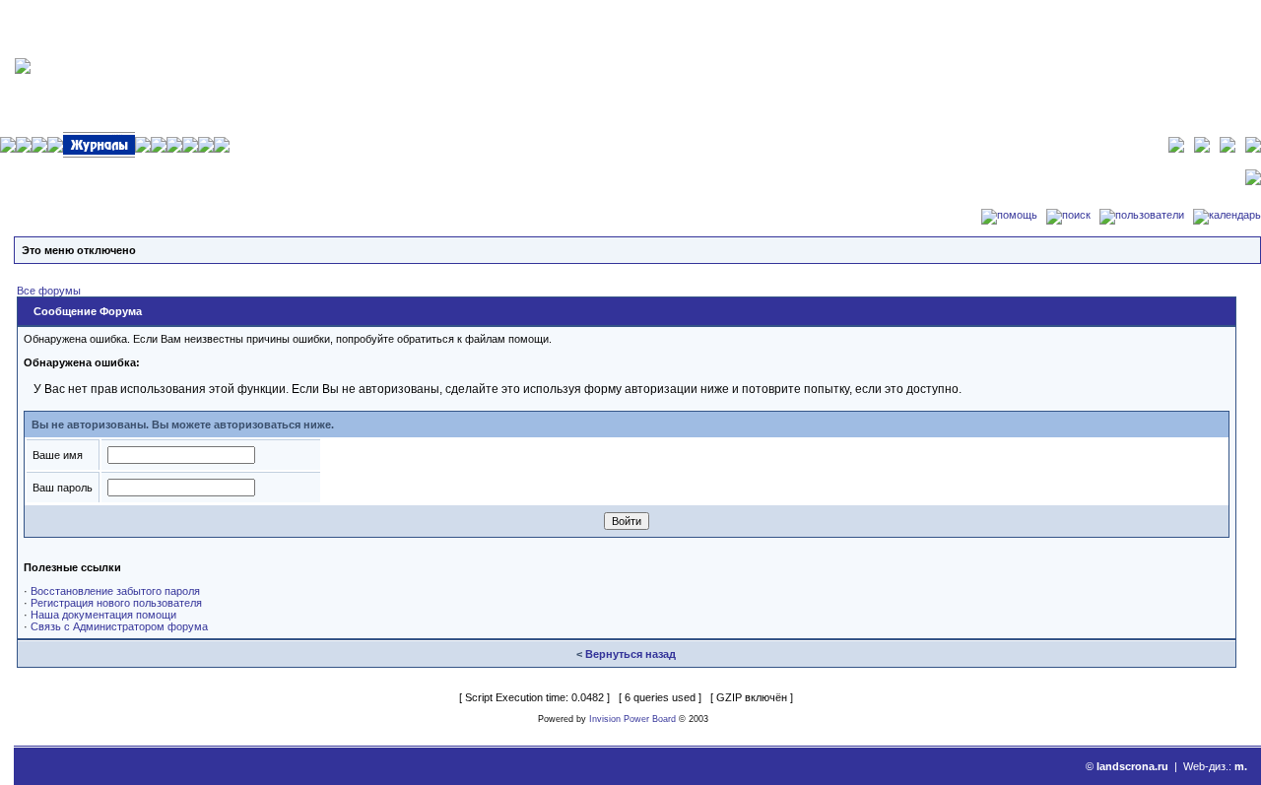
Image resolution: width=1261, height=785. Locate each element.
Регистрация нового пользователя (116, 603)
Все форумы (49, 290)
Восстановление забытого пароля (115, 591)
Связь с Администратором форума (119, 626)
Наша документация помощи (103, 615)
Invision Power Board (632, 719)
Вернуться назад (630, 654)
